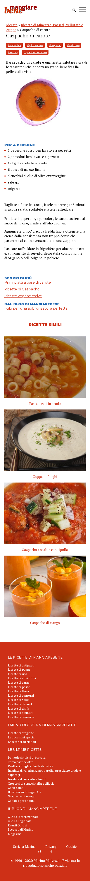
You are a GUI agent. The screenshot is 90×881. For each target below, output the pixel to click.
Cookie (71, 846)
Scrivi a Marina (24, 846)
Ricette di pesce (19, 687)
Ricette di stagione (21, 733)
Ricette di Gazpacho (22, 289)
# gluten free (35, 45)
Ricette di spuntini (20, 712)
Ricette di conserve (21, 717)
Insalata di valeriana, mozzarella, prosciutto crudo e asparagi (44, 772)
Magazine (14, 834)
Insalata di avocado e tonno (27, 779)
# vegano (55, 45)
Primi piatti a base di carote (27, 282)
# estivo (12, 52)
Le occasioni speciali (22, 737)
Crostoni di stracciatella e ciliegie (31, 783)
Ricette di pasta (19, 669)
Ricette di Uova (18, 691)
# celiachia (14, 45)
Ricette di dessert (20, 704)
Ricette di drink (18, 708)
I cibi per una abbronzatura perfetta (36, 308)
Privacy (51, 846)
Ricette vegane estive (23, 296)
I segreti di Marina (20, 829)
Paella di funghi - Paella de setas (30, 766)
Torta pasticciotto (21, 762)
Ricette (11, 24)
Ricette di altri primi (22, 678)
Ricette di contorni (21, 695)
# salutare (73, 45)
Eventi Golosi (17, 825)
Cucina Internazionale (23, 817)
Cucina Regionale (19, 821)
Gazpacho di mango (21, 796)
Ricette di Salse (18, 699)
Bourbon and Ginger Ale (24, 792)
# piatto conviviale (35, 52)
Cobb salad (15, 788)
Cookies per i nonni (21, 800)
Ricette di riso (17, 674)
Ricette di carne (18, 682)
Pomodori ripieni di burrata (26, 757)
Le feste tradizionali (22, 742)
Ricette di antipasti (21, 665)
